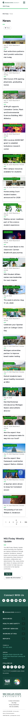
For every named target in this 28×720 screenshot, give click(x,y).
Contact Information (14, 700)
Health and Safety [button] (11, 623)
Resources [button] (7, 618)
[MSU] (14, 613)
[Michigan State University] (11, 2)
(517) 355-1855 (9, 711)
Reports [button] (6, 638)
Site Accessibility (14, 706)
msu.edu (16, 711)
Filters (8, 27)
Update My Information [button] (13, 577)
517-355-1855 (7, 647)
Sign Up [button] (8, 574)
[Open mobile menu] (24, 2)
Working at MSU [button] (10, 633)
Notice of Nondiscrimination (8, 713)
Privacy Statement (14, 704)
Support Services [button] (10, 628)
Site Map (14, 702)
